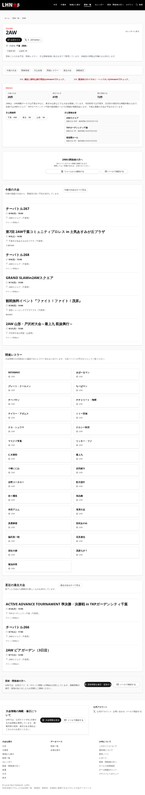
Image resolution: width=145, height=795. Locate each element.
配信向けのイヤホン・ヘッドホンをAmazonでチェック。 (104, 79)
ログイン (129, 5)
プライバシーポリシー (109, 773)
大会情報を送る (52, 720)
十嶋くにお (14, 468)
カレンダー (7, 762)
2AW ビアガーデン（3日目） (28, 650)
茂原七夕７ (81, 550)
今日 (4, 746)
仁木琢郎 (12, 454)
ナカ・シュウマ (16, 427)
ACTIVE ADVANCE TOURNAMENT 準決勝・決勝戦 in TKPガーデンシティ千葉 (67, 604)
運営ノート (104, 754)
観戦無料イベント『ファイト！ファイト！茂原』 (44, 300)
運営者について (106, 750)
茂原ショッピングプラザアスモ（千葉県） (27, 310)
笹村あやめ (81, 523)
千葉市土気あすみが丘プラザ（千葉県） (26, 241)
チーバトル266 (17, 627)
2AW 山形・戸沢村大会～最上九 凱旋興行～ (39, 324)
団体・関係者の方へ (11, 765)
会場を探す (55, 750)
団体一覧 (15, 18)
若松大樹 (12, 550)
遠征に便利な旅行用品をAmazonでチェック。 (45, 79)
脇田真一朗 (14, 537)
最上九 (79, 454)
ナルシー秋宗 (83, 427)
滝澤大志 (80, 509)
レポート (103, 758)
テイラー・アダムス (18, 413)
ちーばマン (81, 386)
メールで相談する (116, 171)
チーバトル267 (17, 208)
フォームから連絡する (74, 171)
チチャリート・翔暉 (86, 399)
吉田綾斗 (80, 468)
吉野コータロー (16, 482)
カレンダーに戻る (132, 31)
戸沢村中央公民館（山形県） (21, 333)
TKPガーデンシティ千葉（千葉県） (24, 613)
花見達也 (80, 537)
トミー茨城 (81, 413)
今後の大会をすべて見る (75, 189)
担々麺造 (12, 495)
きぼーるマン (83, 372)
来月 (4, 777)
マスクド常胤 (15, 441)
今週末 (5, 750)
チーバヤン (14, 399)
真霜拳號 (12, 523)
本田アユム (14, 509)
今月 (4, 773)
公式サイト (15, 39)
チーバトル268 (17, 254)
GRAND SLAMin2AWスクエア (30, 277)
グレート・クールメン (19, 386)
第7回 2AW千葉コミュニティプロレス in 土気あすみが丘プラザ (55, 231)
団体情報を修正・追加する (99, 684)
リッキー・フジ (84, 441)
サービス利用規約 (107, 765)
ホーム (7, 18)
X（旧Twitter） (34, 39)
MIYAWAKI (14, 372)
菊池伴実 (12, 564)
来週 (4, 769)
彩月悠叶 (80, 482)
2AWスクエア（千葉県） (20, 218)
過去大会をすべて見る (70, 585)
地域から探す (8, 754)
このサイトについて (108, 746)
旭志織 (79, 495)
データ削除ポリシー (108, 769)
